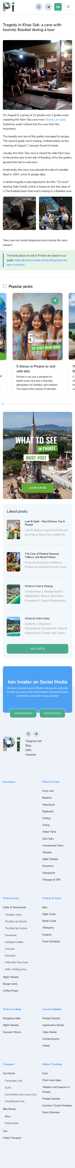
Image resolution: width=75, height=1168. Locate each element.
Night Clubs (49, 914)
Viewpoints (48, 873)
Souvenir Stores (12, 1032)
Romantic (10, 955)
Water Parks (49, 832)
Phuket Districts (51, 1018)
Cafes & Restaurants (14, 907)
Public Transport (12, 1138)
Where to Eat (11, 898)
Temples (47, 852)
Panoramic (11, 935)
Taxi (5, 1131)
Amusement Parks (52, 845)
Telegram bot (33, 741)
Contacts (30, 755)
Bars (45, 907)
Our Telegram (52, 713)
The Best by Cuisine (16, 928)
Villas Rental (49, 1032)
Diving (45, 825)
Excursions (9, 782)
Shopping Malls (12, 1018)
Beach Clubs (49, 921)
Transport (8, 1064)
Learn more (37, 488)
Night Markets (50, 859)
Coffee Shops (10, 990)
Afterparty (48, 928)
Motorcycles (11, 1123)
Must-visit (48, 791)
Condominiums (50, 1039)
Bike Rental (9, 1109)
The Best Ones (13, 915)
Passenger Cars (13, 1081)
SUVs (8, 1088)
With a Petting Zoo (15, 969)
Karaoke (46, 934)
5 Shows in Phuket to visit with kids (35, 369)
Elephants (48, 811)
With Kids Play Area (16, 962)
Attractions (48, 804)
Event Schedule (51, 941)
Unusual (9, 949)
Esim (45, 1073)
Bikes (8, 1116)
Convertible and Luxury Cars (21, 1094)
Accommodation (51, 1009)
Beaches (47, 798)
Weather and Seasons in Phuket (56, 1089)
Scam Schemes (50, 1112)
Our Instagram (23, 713)
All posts (38, 649)
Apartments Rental (53, 1025)
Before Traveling (52, 1064)
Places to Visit (50, 782)
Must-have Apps (51, 1080)
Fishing (46, 818)
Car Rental (9, 1073)
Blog (28, 745)
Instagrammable (14, 942)
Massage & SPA (51, 879)
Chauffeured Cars (15, 1101)
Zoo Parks (48, 839)
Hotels (46, 1045)
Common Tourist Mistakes (57, 1105)
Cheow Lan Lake (55, 119)
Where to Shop (12, 1009)
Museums (47, 866)
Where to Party (51, 898)
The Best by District (16, 921)
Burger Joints (10, 984)
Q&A (28, 750)
